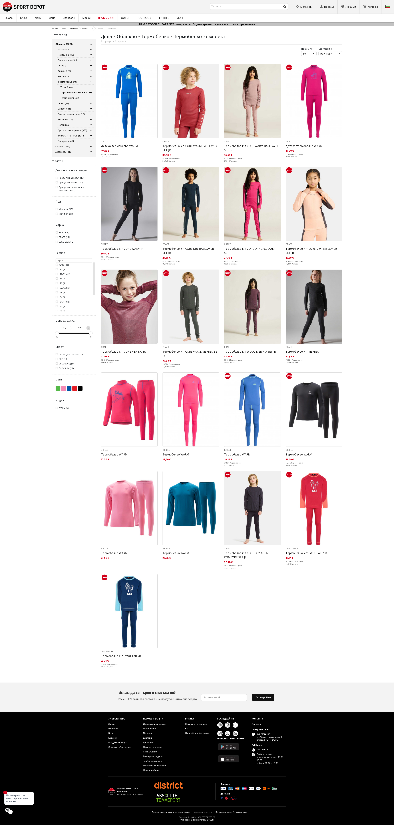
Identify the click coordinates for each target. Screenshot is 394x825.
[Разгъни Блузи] (91, 49)
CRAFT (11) (64, 237)
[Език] (388, 7)
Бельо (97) (63, 103)
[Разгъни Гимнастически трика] (91, 114)
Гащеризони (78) (66, 141)
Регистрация (149, 728)
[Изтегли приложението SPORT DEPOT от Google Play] (228, 747)
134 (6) (62, 297)
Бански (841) (64, 108)
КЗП (187, 728)
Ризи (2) (62, 65)
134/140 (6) (64, 301)
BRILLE (104, 141)
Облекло (74, 28)
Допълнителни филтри (71, 170)
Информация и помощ (154, 724)
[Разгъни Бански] (91, 108)
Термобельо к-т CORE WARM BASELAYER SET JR (190, 148)
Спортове (69, 18)
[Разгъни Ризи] (91, 65)
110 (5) (62, 269)
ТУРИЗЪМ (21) (66, 368)
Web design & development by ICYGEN (197, 820)
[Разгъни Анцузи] (91, 71)
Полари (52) (64, 124)
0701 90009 (262, 749)
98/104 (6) (64, 264)
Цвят (59, 379)
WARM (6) (64, 407)
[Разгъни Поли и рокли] (91, 60)
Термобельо (87, 28)
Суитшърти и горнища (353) (72, 130)
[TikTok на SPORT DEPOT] (220, 733)
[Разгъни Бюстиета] (91, 119)
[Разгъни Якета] (91, 76)
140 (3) (62, 306)
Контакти (256, 724)
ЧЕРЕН (80, 388)
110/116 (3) (64, 273)
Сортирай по (325, 48)
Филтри (57, 161)
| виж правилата (242, 24)
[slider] (57, 333)
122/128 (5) (64, 287)
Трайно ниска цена (152, 761)
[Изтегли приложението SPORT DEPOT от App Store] (228, 759)
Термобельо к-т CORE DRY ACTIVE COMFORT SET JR (247, 555)
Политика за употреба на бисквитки (231, 812)
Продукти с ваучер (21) (71, 182)
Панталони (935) (66, 54)
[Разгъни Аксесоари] (91, 151)
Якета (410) (64, 76)
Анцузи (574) (64, 70)
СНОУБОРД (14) (67, 363)
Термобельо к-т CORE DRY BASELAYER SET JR (188, 251)
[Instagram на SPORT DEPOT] (220, 725)
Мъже (23, 18)
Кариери (112, 738)
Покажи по (309, 48)
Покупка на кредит (152, 747)
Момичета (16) (66, 213)
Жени (38, 18)
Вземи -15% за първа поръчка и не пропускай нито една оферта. (157, 696)
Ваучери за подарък (153, 756)
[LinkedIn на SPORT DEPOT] (235, 733)
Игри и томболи (151, 770)
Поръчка (147, 733)
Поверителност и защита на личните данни (171, 812)
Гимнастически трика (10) (71, 114)
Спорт (60, 347)
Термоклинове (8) (69, 97)
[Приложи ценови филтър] (88, 328)
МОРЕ (180, 18)
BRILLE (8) (64, 232)
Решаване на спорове (196, 724)
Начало (8, 18)
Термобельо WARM (114, 454)
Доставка (147, 738)
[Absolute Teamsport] (168, 797)
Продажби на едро (117, 742)
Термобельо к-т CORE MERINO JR (123, 351)
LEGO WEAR (292, 548)
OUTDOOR (145, 18)
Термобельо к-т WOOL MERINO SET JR (250, 351)
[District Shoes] (168, 785)
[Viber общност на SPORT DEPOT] (228, 733)
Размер (60, 253)
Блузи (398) (64, 49)
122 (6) (62, 283)
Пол (58, 201)
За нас (111, 724)
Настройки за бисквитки (197, 733)
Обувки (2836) (62, 146)
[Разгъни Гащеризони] (91, 141)
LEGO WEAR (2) (66, 241)
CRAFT (166, 141)
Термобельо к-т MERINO (302, 351)
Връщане (148, 742)
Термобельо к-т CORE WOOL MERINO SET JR (191, 354)
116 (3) (62, 278)
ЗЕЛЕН (58, 388)
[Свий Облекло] (91, 44)
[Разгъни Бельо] (91, 103)
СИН (69, 388)
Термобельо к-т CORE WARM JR (122, 248)
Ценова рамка (65, 320)
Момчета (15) (66, 209)
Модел (60, 400)
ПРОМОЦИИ (106, 18)
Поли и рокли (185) (68, 60)
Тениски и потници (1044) (71, 135)
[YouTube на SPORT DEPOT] (235, 725)
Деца (52, 18)
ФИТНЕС (164, 18)
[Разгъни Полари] (91, 125)
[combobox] (249, 6)
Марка (60, 225)
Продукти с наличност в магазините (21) (71, 189)
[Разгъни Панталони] (91, 54)
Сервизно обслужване (119, 747)
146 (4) (62, 310)
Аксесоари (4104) (64, 151)
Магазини (113, 728)
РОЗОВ (63, 388)
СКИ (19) (63, 359)
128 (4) (62, 292)
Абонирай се (263, 697)
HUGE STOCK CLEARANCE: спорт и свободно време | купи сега (184, 24)
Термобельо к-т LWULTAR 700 (306, 553)
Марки (86, 18)
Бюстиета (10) (65, 119)
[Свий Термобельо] (91, 81)
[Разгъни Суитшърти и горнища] (91, 130)
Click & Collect (150, 751)
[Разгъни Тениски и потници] (91, 135)
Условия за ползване (203, 812)
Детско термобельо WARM (119, 146)
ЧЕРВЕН (74, 388)
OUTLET (126, 18)
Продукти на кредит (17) (71, 177)
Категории (59, 35)
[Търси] (284, 6)
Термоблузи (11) (69, 87)
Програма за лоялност (154, 765)
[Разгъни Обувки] (91, 146)
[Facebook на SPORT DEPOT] (228, 725)
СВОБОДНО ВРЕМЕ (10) (71, 354)
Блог (110, 733)
